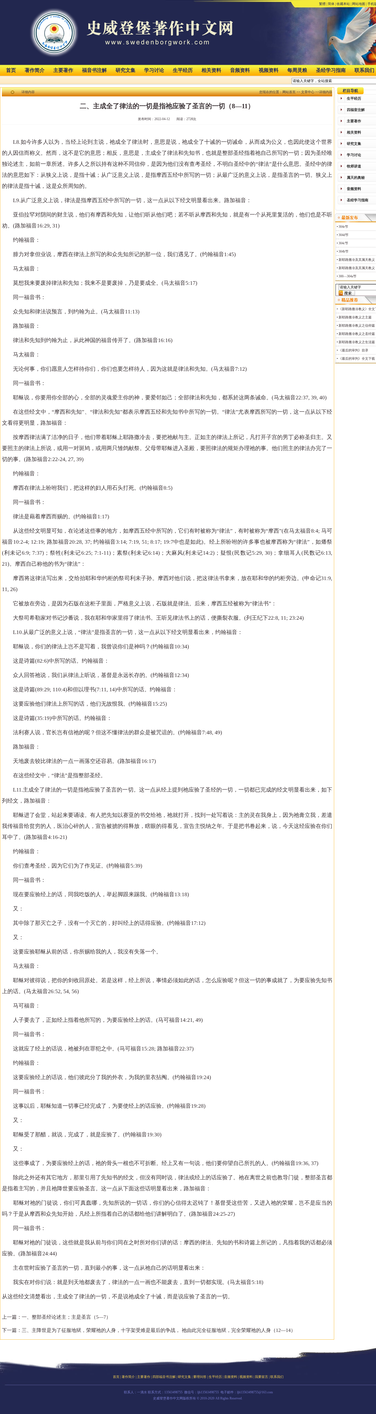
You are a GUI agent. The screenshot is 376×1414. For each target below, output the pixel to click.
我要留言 (261, 1377)
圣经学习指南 (331, 70)
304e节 (343, 227)
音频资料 (240, 70)
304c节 (343, 243)
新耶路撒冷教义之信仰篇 (357, 325)
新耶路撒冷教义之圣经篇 (357, 334)
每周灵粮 (297, 70)
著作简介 (35, 70)
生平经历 (183, 70)
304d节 (343, 235)
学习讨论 (154, 70)
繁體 (322, 4)
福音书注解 (94, 70)
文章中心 (307, 92)
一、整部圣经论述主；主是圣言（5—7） (66, 1317)
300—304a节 (347, 276)
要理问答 (199, 1377)
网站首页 (289, 92)
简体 (331, 4)
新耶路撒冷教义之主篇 (355, 317)
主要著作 (63, 70)
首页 (11, 70)
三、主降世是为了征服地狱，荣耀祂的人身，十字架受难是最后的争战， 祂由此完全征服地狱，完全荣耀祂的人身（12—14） (159, 1330)
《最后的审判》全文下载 (357, 359)
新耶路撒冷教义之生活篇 (357, 342)
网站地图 (358, 4)
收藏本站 (343, 4)
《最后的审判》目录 (353, 350)
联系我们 (277, 1377)
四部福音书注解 (164, 1377)
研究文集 (125, 70)
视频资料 (269, 70)
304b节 (343, 251)
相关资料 (211, 70)
